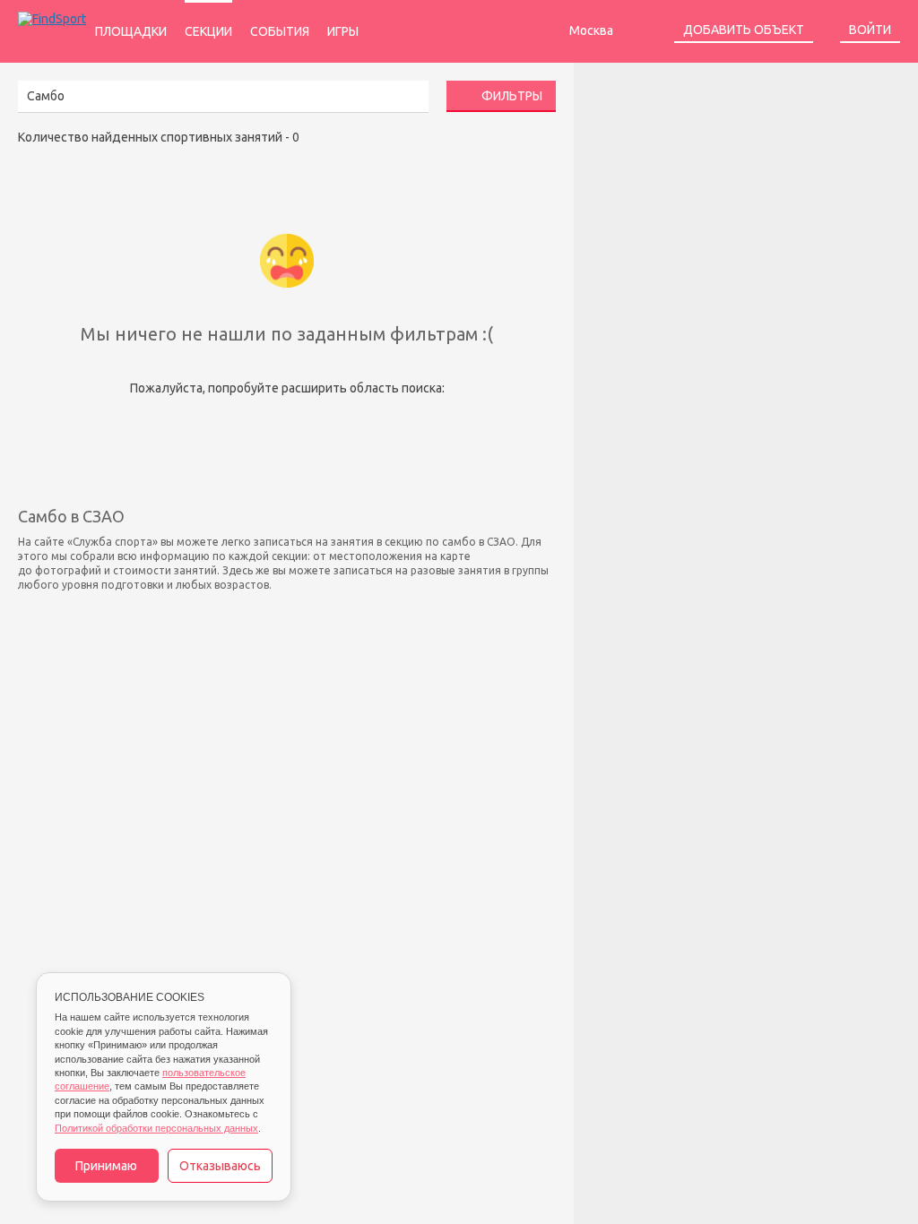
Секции (208, 31)
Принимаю (106, 1166)
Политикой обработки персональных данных (156, 1128)
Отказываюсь (220, 1166)
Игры (343, 31)
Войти (870, 29)
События (279, 31)
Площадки (131, 31)
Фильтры (510, 96)
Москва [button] (592, 30)
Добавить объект (743, 29)
